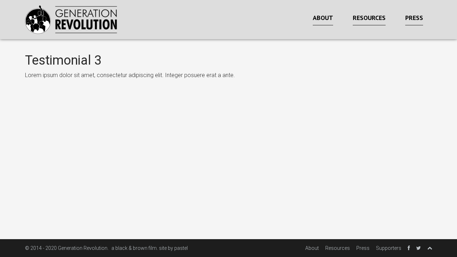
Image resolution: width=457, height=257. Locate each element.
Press (414, 18)
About (323, 18)
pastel (181, 248)
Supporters (388, 248)
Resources (369, 18)
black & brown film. (136, 248)
